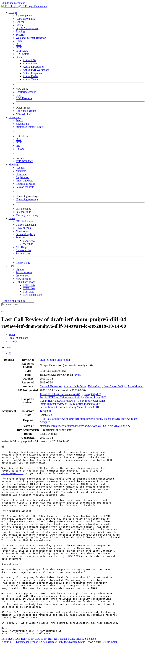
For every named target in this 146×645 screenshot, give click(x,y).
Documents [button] (15, 117)
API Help (21, 247)
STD (19, 161)
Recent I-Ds (22, 123)
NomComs (22, 231)
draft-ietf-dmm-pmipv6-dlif (55, 359)
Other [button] (12, 218)
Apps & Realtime (25, 18)
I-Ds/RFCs (29, 240)
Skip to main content (13, 2)
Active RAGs (30, 76)
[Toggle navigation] (2, 311)
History (13, 341)
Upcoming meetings (27, 199)
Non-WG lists (23, 113)
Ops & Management (27, 28)
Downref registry (25, 234)
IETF (4, 638)
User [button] (11, 265)
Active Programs (32, 73)
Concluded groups (26, 110)
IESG (19, 41)
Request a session (25, 183)
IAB (18, 44)
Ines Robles (91, 400)
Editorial (20, 148)
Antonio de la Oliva (75, 386)
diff (98, 394)
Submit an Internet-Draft (29, 126)
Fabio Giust (94, 386)
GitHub (106, 641)
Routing (20, 31)
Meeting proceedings (27, 215)
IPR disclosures (24, 221)
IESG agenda (23, 227)
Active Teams (30, 79)
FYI (30, 161)
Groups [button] (13, 12)
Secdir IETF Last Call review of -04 (60, 397)
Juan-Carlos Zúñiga (114, 386)
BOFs (19, 95)
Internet (20, 25)
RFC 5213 (74, 556)
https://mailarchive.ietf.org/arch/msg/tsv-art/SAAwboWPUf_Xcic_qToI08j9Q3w (85, 425)
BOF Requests (24, 98)
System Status (77, 641)
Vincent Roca (92, 397)
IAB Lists (28, 291)
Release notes (23, 250)
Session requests (25, 186)
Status (12, 334)
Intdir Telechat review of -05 (56, 403)
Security (20, 34)
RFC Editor (22, 53)
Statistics (20, 237)
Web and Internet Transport (31, 37)
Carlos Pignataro (85, 403)
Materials (21, 170)
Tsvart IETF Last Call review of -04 (60, 394)
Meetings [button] (14, 164)
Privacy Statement (86, 638)
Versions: (6, 347)
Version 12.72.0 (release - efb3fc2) (49, 641)
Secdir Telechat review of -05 (56, 407)
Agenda (20, 167)
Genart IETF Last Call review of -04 (60, 400)
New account (23, 278)
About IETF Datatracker (15, 641)
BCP (25, 161)
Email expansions (18, 337)
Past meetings (23, 211)
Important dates (24, 180)
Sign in (20, 269)
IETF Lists (29, 285)
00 (10, 353)
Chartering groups (26, 91)
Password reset (24, 272)
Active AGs (29, 60)
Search (19, 120)
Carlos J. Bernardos (51, 386)
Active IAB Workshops (36, 69)
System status (23, 253)
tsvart (77, 374)
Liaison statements (26, 224)
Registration (22, 177)
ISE (18, 145)
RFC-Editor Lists (32, 294)
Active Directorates (34, 66)
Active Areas (30, 63)
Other (19, 57)
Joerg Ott (89, 394)
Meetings (28, 243)
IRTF (19, 47)
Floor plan (21, 174)
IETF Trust (47, 638)
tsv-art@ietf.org (12, 473)
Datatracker (40, 6)
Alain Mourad (135, 386)
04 (41, 429)
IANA (71, 638)
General (20, 21)
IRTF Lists (29, 288)
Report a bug (23, 262)
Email (114, 641)
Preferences (22, 275)
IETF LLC (22, 50)
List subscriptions (25, 281)
